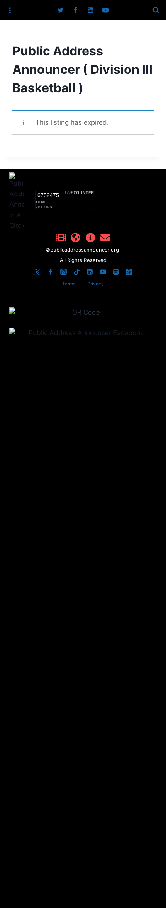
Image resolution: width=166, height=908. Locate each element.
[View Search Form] (156, 10)
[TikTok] (76, 271)
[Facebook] (75, 10)
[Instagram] (63, 271)
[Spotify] (115, 271)
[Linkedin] (90, 10)
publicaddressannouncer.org (85, 250)
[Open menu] (10, 10)
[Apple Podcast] (129, 271)
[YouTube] (105, 10)
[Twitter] (60, 10)
